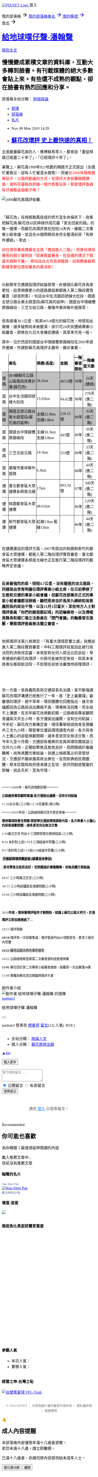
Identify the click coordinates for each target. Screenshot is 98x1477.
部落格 (17, 114)
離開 (27, 1467)
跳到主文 (9, 50)
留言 (44, 1025)
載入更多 (10, 1062)
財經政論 (41, 99)
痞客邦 (33, 1025)
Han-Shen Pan (10, 1184)
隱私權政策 (84, 1405)
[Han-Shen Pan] (15, 1188)
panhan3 (8, 998)
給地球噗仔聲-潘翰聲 (37, 37)
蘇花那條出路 (42, 1044)
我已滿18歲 (12, 1467)
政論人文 (39, 1039)
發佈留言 (10, 1091)
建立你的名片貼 (11, 1192)
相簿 (15, 109)
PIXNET (22, 1405)
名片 (15, 120)
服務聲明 (51, 1410)
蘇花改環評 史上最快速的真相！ (52, 140)
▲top (6, 1053)
